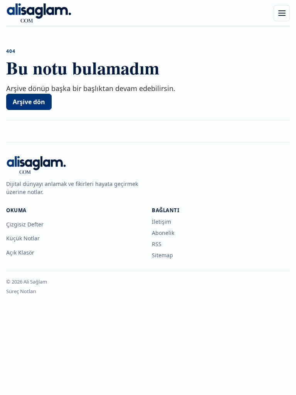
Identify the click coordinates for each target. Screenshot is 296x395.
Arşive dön (29, 102)
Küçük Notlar (23, 238)
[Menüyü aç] (282, 13)
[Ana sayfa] (39, 13)
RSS (156, 244)
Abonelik (163, 232)
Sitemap (162, 255)
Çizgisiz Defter (25, 224)
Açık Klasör (20, 252)
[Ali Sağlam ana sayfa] (36, 164)
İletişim (161, 221)
